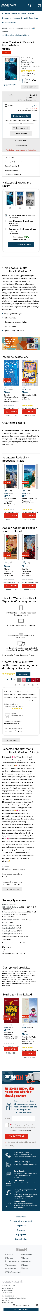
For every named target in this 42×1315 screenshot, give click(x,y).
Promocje (16, 18)
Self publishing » (20, 1201)
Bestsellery (33, 18)
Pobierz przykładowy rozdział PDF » (15, 936)
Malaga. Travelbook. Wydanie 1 (8, 571)
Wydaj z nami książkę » (22, 1162)
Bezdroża (36, 66)
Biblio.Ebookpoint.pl (14, 1272)
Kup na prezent (22, 128)
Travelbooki (25, 64)
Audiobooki (22, 13)
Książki (31, 13)
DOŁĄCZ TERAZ (16, 1136)
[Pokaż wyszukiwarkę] (30, 5)
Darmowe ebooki (9, 23)
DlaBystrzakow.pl (13, 1261)
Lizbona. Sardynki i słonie (29, 396)
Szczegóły (11, 170)
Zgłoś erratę (6, 939)
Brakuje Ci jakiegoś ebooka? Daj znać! (25, 1191)
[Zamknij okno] (37, 1305)
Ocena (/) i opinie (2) (13, 162)
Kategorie (6, 13)
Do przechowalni (21, 145)
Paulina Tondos (27, 1043)
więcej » (29, 1130)
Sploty (25, 1269)
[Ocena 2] (24, 71)
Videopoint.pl (11, 1265)
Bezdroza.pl (27, 1261)
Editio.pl (26, 1258)
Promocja (7, 53)
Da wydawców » (20, 1171)
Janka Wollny (26, 399)
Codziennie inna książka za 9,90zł (14, 35)
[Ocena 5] (31, 71)
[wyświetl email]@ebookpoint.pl (16, 1298)
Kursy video (6, 18)
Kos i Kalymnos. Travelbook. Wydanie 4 (10, 501)
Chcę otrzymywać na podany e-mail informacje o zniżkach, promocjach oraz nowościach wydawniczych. (22, 1127)
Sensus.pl (10, 1258)
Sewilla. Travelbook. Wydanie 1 (27, 571)
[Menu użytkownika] (34, 5)
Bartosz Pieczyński (10, 401)
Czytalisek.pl (11, 1269)
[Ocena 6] (34, 71)
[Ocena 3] (27, 71)
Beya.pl (25, 1265)
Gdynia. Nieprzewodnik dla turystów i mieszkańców (11, 398)
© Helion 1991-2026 (8, 1285)
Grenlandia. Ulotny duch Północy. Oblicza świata (29, 1039)
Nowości (24, 18)
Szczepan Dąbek (9, 1039)
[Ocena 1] (22, 71)
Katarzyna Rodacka (15, 218)
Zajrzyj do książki (9, 85)
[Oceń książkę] (30, 71)
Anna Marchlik (26, 575)
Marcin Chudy (8, 575)
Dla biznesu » (19, 1180)
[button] (37, 374)
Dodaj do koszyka (20, 116)
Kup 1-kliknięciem (21, 133)
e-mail (7, 1118)
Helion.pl (10, 1254)
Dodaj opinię (23, 674)
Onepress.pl (27, 1254)
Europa (22, 953)
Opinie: (29, 74)
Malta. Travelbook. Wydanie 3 (29, 500)
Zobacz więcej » (11, 1145)
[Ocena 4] (29, 71)
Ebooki (14, 13)
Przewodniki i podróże (10, 953)
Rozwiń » (31, 701)
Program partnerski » (22, 1152)
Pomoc (31, 655)
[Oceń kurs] (8, 674)
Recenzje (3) (12, 166)
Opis (9, 158)
